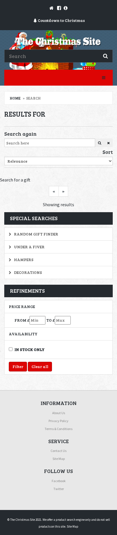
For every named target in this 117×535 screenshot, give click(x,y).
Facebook (59, 481)
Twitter (58, 489)
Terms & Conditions (58, 429)
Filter (17, 366)
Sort (108, 151)
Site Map (59, 458)
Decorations (27, 272)
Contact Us (58, 451)
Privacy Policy (58, 421)
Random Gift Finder (35, 234)
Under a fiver (29, 246)
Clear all (40, 366)
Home (15, 98)
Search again (20, 133)
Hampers (23, 259)
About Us (58, 413)
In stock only (29, 349)
